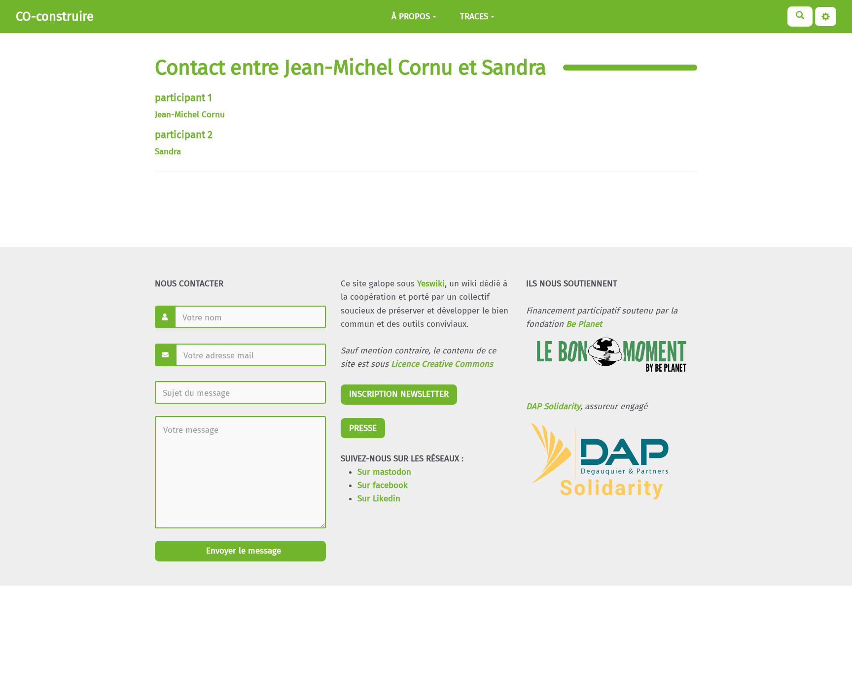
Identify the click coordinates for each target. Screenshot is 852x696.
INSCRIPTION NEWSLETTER (399, 394)
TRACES (474, 16)
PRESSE (363, 428)
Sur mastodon (384, 472)
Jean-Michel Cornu (190, 114)
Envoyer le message (242, 551)
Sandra (168, 151)
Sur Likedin (378, 498)
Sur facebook (382, 485)
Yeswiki (431, 283)
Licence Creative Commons (442, 364)
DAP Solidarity (553, 406)
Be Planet (584, 324)
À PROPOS (410, 16)
